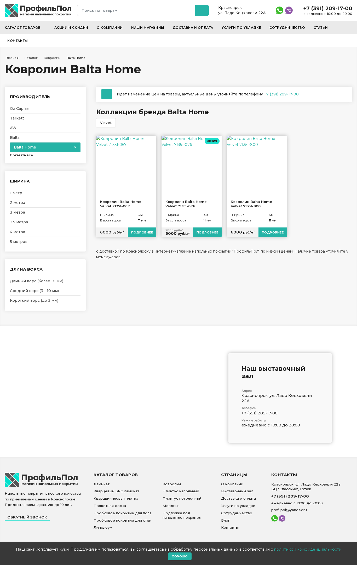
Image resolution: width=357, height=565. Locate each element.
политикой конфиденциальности (307, 549)
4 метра (17, 232)
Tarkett (17, 118)
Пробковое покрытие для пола (123, 513)
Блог (225, 520)
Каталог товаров (23, 28)
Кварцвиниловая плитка (116, 498)
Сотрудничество (287, 28)
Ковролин (172, 484)
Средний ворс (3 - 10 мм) (34, 290)
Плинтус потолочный (182, 498)
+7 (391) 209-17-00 (327, 8)
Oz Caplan (19, 108)
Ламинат (102, 484)
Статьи (321, 28)
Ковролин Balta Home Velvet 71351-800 (251, 203)
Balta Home (25, 147)
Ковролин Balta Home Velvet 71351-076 (186, 203)
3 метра (17, 212)
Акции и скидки (71, 28)
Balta (15, 137)
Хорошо (180, 556)
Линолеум (103, 527)
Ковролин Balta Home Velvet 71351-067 (120, 203)
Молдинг (171, 506)
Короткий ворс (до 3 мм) (34, 300)
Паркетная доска (110, 506)
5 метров (18, 241)
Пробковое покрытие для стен (122, 520)
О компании (110, 28)
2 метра (17, 202)
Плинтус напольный (181, 491)
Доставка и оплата (193, 28)
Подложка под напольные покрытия (182, 515)
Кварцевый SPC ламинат (116, 491)
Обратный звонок (27, 517)
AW (13, 127)
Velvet (106, 123)
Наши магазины (147, 28)
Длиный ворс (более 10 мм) (36, 281)
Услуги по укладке (241, 28)
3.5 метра (19, 222)
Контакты (17, 41)
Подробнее (142, 232)
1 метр (16, 193)
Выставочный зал (237, 491)
